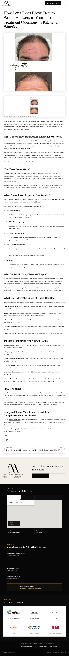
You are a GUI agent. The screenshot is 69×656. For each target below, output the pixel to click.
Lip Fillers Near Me (49, 643)
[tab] (14, 497)
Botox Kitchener (38, 643)
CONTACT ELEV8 (57, 475)
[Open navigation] (65, 3)
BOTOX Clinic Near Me (26, 643)
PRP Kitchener (53, 646)
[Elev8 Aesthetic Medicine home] (9, 3)
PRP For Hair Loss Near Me (41, 646)
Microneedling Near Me (26, 646)
